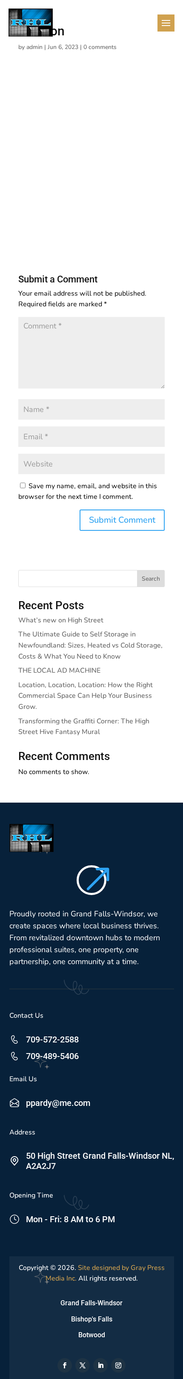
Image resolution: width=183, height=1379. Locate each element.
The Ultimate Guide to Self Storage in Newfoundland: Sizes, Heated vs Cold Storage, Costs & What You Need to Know (90, 645)
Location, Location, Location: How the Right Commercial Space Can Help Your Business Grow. (85, 695)
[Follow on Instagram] (118, 1365)
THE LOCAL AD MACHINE (59, 670)
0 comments (100, 47)
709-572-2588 (52, 1039)
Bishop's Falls (91, 1319)
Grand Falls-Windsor (91, 1303)
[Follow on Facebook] (64, 1365)
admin (34, 47)
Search (151, 579)
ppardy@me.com (58, 1103)
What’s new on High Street (60, 620)
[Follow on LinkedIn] (100, 1365)
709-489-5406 (52, 1056)
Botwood (91, 1335)
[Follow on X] (82, 1365)
